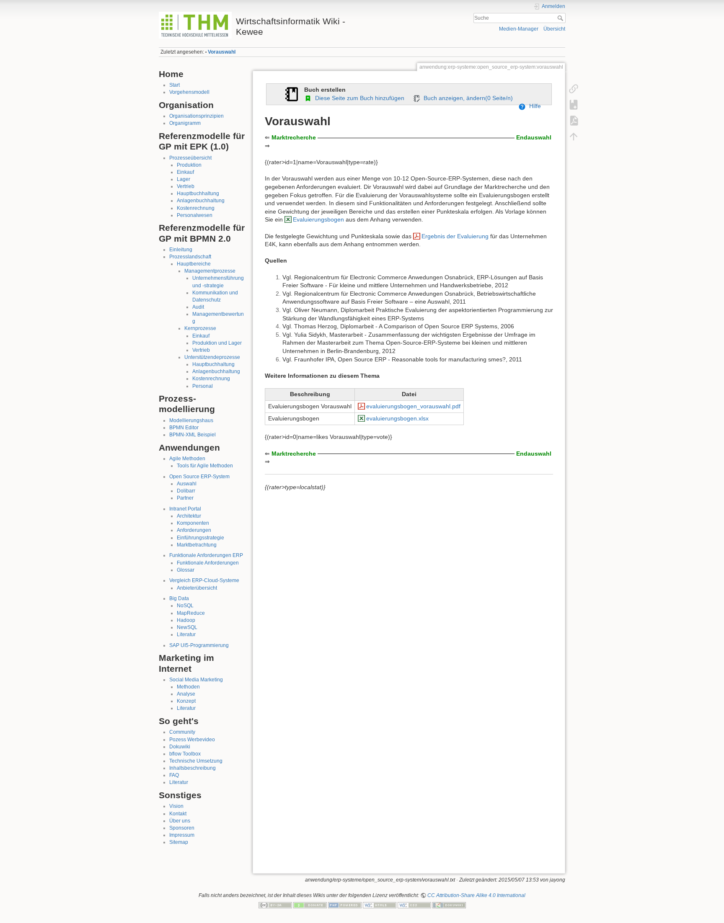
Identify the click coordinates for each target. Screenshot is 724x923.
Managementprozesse (209, 271)
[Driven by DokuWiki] (449, 905)
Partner (185, 498)
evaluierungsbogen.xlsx (397, 418)
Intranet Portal (185, 509)
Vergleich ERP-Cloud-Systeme (204, 580)
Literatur (186, 634)
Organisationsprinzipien (196, 116)
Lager (183, 179)
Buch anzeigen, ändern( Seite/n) (466, 98)
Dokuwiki (179, 747)
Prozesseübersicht (190, 158)
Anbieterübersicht (197, 588)
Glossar (185, 570)
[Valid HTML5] (379, 905)
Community (182, 732)
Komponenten (193, 523)
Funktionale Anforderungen (208, 563)
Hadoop (186, 620)
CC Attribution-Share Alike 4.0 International (476, 895)
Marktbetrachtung (197, 545)
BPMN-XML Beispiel (192, 435)
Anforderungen (194, 530)
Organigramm (185, 123)
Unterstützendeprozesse (212, 357)
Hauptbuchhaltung (198, 193)
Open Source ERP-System (199, 477)
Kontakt (177, 814)
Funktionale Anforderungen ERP (206, 555)
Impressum (181, 835)
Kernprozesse (200, 328)
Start (174, 85)
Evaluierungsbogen (318, 219)
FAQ (174, 775)
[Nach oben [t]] (573, 136)
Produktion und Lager (217, 343)
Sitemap (178, 842)
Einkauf (185, 172)
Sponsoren (181, 828)
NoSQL (185, 605)
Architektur (189, 516)
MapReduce (191, 613)
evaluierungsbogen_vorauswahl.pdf (413, 406)
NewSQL (187, 627)
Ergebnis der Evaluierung (455, 236)
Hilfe (533, 106)
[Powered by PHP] (345, 905)
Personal (202, 386)
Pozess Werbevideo (192, 740)
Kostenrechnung (196, 208)
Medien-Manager (518, 29)
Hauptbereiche (194, 264)
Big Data (179, 598)
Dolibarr (186, 491)
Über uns (179, 821)
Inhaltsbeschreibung (192, 768)
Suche (561, 18)
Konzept (186, 701)
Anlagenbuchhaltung (201, 201)
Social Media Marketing (196, 680)
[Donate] (310, 905)
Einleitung (180, 250)
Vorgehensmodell (189, 92)
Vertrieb (185, 186)
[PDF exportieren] (573, 121)
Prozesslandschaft (190, 257)
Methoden (188, 687)
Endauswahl (533, 137)
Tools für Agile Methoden (205, 466)
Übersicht (554, 29)
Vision (176, 806)
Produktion (189, 165)
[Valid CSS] (414, 905)
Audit (198, 307)
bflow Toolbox (185, 754)
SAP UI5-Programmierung (199, 645)
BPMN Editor (184, 428)
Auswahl (187, 484)
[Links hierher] (573, 89)
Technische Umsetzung (195, 761)
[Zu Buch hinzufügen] (573, 105)
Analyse (186, 694)
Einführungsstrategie (200, 538)
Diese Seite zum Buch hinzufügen (358, 98)
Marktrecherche (294, 137)
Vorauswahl (221, 52)
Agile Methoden (187, 459)
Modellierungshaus (191, 420)
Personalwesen (194, 215)
